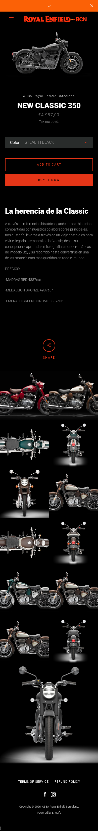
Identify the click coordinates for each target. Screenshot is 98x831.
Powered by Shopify (49, 812)
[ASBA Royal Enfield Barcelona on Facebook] (44, 794)
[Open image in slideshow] (49, 54)
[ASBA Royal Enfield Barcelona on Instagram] (53, 794)
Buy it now (49, 180)
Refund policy (67, 781)
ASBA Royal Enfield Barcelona (60, 806)
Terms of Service (33, 781)
